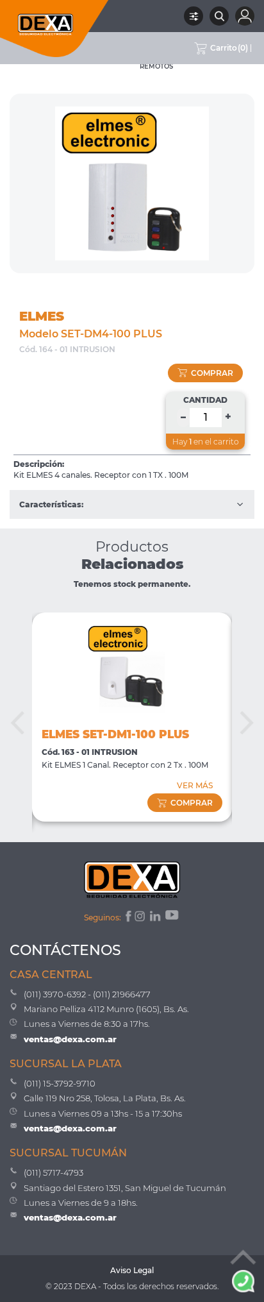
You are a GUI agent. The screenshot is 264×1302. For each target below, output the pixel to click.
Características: (51, 504)
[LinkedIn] (156, 918)
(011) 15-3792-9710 (59, 1083)
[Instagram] (141, 918)
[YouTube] (173, 918)
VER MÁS (195, 785)
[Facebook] (127, 918)
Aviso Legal (132, 1270)
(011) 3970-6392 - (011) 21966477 (87, 994)
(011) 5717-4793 (53, 1172)
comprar (212, 373)
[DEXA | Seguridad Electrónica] (54, 28)
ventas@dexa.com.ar (70, 1039)
